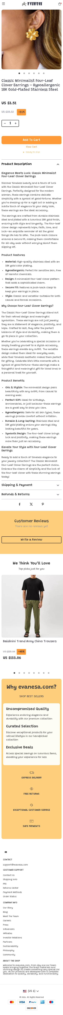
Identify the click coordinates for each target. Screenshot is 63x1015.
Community (9, 955)
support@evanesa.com (15, 865)
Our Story (8, 908)
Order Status (10, 897)
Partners (7, 942)
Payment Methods (12, 892)
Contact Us (9, 875)
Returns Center (11, 888)
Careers (7, 921)
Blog (5, 912)
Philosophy (8, 951)
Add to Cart (31, 140)
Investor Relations (12, 938)
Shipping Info (10, 880)
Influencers (9, 929)
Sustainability (10, 946)
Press (5, 925)
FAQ (4, 884)
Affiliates (7, 934)
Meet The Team (11, 916)
